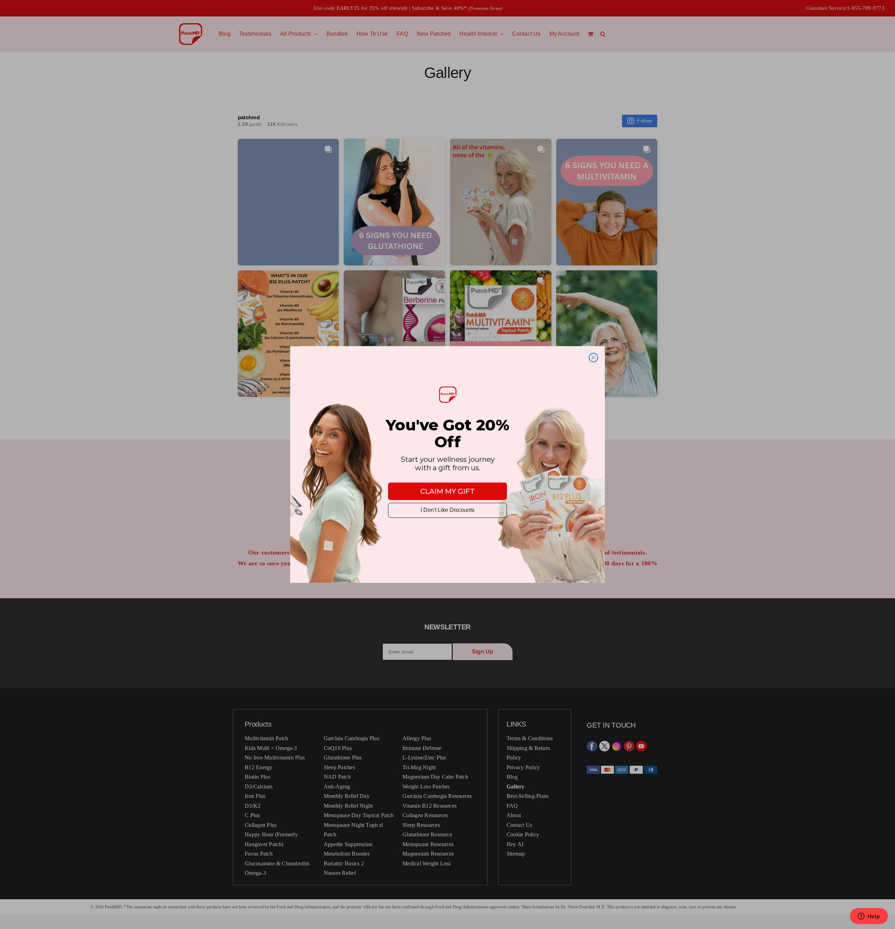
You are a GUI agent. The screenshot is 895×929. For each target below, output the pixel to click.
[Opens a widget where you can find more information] (869, 917)
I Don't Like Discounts (447, 510)
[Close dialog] (593, 357)
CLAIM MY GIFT (447, 491)
